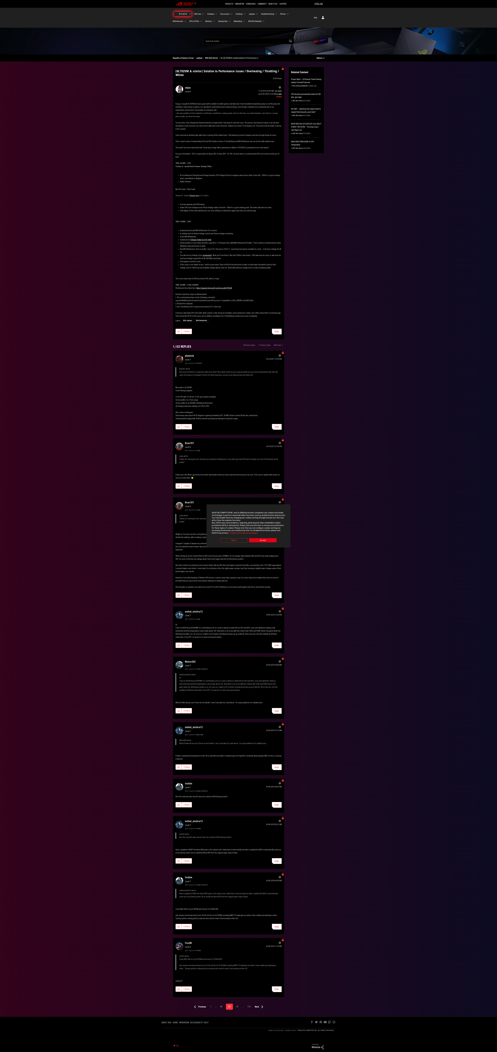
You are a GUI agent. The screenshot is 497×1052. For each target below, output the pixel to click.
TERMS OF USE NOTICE (276, 1030)
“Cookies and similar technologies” (243, 533)
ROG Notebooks (201, 320)
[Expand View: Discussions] (231, 14)
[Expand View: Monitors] (214, 21)
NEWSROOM (184, 1022)
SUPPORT (283, 4)
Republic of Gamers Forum (183, 58)
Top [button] (177, 1046)
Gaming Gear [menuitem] (223, 21)
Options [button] (319, 58)
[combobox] (248, 41)
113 (248, 1006)
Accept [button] (263, 540)
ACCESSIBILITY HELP (199, 1022)
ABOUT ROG (166, 1022)
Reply (277, 331)
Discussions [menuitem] (225, 14)
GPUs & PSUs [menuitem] (194, 21)
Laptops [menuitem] (252, 14)
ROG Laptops (187, 320)
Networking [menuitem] (238, 21)
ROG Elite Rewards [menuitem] (255, 21)
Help (315, 18)
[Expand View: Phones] (288, 14)
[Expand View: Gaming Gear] (229, 21)
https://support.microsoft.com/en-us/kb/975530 (214, 288)
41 (237, 1006)
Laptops (199, 58)
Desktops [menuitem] (239, 14)
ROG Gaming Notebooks (300, 86)
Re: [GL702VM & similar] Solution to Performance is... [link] (240, 58)
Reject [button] (234, 540)
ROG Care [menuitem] (197, 14)
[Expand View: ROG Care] (203, 14)
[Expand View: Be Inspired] (190, 14)
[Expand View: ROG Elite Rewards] (263, 21)
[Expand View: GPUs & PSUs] (201, 21)
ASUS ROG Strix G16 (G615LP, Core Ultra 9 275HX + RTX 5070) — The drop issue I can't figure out (306, 127)
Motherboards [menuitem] (178, 21)
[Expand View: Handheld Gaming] (276, 14)
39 (221, 1006)
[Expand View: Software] (216, 14)
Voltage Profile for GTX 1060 (201, 240)
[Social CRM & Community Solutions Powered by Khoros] (318, 1046)
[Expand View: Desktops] (244, 14)
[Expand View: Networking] (244, 21)
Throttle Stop (194, 196)
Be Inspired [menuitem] (183, 14)
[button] (179, 331)
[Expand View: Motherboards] (185, 21)
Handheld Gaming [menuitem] (267, 14)
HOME (175, 1022)
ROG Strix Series (211, 58)
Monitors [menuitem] (208, 21)
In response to (194, 363)
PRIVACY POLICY (290, 1030)
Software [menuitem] (210, 14)
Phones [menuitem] (283, 14)
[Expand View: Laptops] (257, 14)
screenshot (207, 255)
